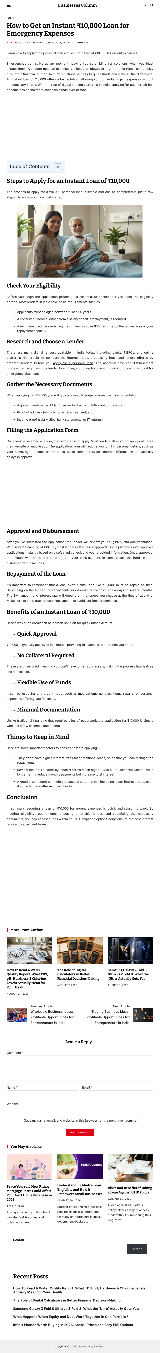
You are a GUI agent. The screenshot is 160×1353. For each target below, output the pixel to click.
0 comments (80, 42)
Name (12, 1087)
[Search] (151, 5)
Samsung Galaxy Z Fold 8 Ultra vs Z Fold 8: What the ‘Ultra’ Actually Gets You (128, 974)
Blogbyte (99, 1346)
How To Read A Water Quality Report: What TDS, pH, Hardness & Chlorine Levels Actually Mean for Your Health (27, 978)
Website (13, 1104)
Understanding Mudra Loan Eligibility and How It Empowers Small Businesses (79, 1189)
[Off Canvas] (9, 5)
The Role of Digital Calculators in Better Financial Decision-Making (78, 974)
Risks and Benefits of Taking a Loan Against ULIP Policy (130, 1190)
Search (18, 1240)
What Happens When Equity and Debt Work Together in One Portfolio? (70, 1317)
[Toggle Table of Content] (56, 166)
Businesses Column (77, 5)
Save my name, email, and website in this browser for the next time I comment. (82, 1120)
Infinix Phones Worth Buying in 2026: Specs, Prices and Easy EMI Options (73, 1325)
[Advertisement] (80, 127)
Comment (15, 1053)
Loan (10, 18)
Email (87, 1087)
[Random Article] (146, 5)
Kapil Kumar (19, 42)
